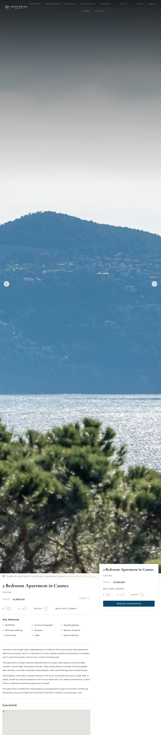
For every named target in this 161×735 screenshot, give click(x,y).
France (26, 576)
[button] (129, 604)
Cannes (60, 576)
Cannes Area (50, 576)
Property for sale (13, 576)
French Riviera (36, 576)
